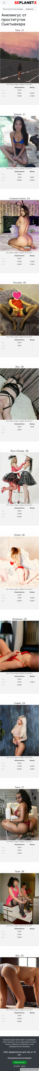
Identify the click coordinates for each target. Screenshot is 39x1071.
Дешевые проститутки (29, 1070)
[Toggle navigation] (4, 3)
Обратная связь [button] (19, 1062)
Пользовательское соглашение (19, 1058)
